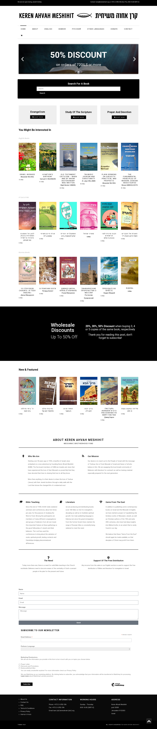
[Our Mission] (83, 456)
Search (42, 93)
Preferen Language (28, 646)
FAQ (22, 705)
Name (21, 589)
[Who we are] (23, 456)
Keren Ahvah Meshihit (131, 724)
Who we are (33, 456)
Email (21, 598)
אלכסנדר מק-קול (48, 411)
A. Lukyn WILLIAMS (88, 181)
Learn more (25, 676)
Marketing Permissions (29, 657)
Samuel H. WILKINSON (48, 179)
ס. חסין (129, 411)
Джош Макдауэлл (27, 295)
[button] (22, 59)
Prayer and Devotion (119, 112)
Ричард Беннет (47, 291)
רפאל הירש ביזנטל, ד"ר (129, 236)
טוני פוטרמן (27, 240)
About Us (24, 699)
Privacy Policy (25, 711)
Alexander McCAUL (27, 177)
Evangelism (37, 111)
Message (22, 607)
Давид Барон (109, 417)
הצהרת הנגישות (26, 714)
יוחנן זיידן (89, 411)
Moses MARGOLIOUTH (130, 185)
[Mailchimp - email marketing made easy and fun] (117, 686)
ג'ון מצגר (68, 411)
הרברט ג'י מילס (109, 238)
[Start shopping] (22, 35)
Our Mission (93, 456)
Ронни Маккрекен (68, 293)
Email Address (26, 637)
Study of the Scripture (78, 112)
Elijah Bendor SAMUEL (68, 185)
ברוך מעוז (27, 411)
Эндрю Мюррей (109, 293)
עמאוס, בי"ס (48, 236)
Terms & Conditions (27, 708)
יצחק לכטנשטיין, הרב (68, 236)
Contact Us (24, 702)
